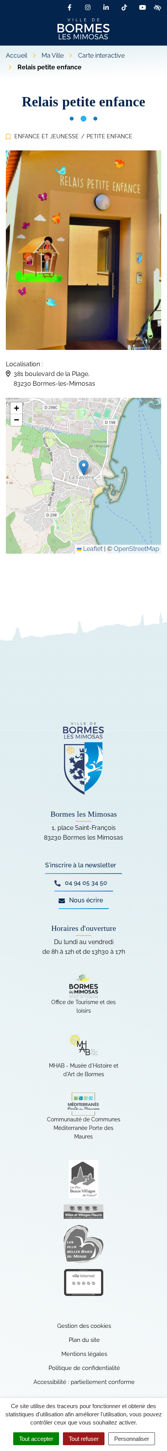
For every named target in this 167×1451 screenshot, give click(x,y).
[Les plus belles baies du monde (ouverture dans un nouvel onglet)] (83, 1244)
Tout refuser (84, 1438)
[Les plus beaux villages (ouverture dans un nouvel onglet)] (83, 1179)
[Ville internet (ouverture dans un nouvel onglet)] (83, 1282)
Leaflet (92, 549)
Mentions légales (84, 1353)
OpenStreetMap (136, 549)
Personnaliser (131, 1438)
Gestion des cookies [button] (84, 1325)
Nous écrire (85, 900)
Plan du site (84, 1339)
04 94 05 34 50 (85, 882)
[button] (84, 468)
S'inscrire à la (80, 865)
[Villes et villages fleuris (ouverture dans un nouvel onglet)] (83, 1211)
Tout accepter (36, 1438)
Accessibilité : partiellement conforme (84, 1382)
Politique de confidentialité (84, 1368)
